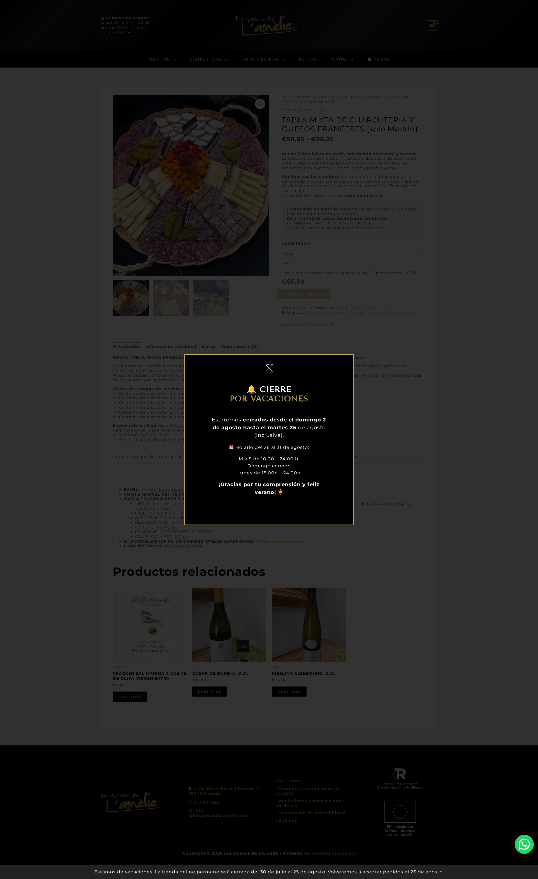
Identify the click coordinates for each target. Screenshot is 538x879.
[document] (269, 439)
